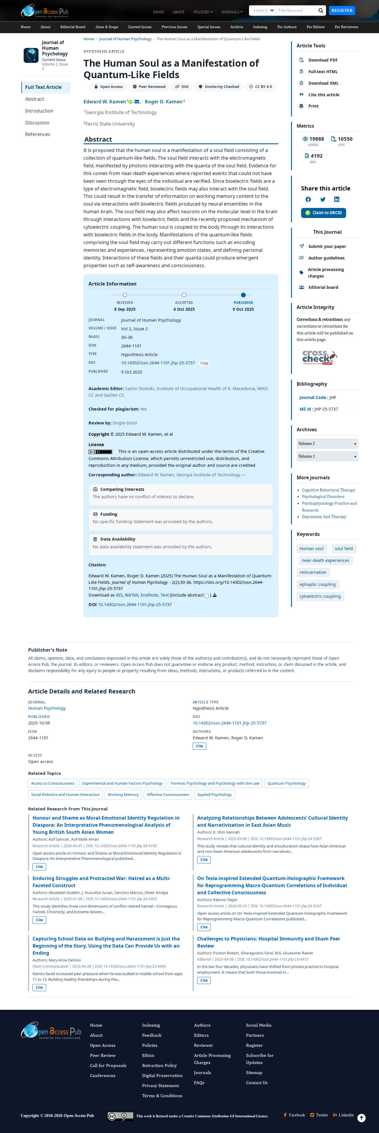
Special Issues (208, 27)
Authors (202, 1025)
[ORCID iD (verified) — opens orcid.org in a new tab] (131, 101)
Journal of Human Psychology (125, 38)
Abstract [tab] (34, 99)
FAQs (199, 1082)
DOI (185, 87)
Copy (204, 363)
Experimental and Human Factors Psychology (122, 783)
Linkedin (346, 1115)
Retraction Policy (159, 1065)
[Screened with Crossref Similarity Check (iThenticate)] (319, 356)
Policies (202, 12)
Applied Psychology (214, 794)
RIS (119, 595)
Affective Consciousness (168, 794)
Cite (199, 746)
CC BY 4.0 (263, 87)
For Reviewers (346, 27)
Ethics (148, 1055)
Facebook (296, 1115)
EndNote (149, 595)
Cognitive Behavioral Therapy (328, 490)
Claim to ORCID (327, 212)
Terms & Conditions (162, 1095)
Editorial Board (72, 27)
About (179, 12)
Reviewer (203, 1045)
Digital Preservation (162, 1075)
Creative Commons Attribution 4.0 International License (224, 1116)
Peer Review (102, 1055)
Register (342, 10)
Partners (255, 1035)
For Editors (316, 27)
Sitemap (254, 1072)
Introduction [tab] (39, 111)
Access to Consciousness (52, 783)
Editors (201, 1035)
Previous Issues (174, 27)
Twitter (321, 1115)
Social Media (259, 1025)
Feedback (151, 1035)
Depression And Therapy (324, 516)
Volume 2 (306, 443)
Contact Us (257, 1082)
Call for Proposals (108, 1065)
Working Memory (123, 794)
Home (158, 12)
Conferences (102, 1075)
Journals (231, 12)
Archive (236, 27)
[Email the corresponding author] (137, 101)
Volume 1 (306, 456)
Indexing (260, 27)
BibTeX (131, 595)
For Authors (287, 27)
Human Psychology (47, 708)
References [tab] (37, 134)
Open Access (102, 1045)
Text (164, 595)
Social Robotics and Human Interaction (65, 794)
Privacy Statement (160, 1085)
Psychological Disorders (323, 496)
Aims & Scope (107, 27)
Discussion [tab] (37, 122)
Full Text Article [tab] (43, 87)
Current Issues (140, 27)
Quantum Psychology (286, 783)
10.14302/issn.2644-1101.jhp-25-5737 (158, 363)
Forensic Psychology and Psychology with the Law (215, 783)
